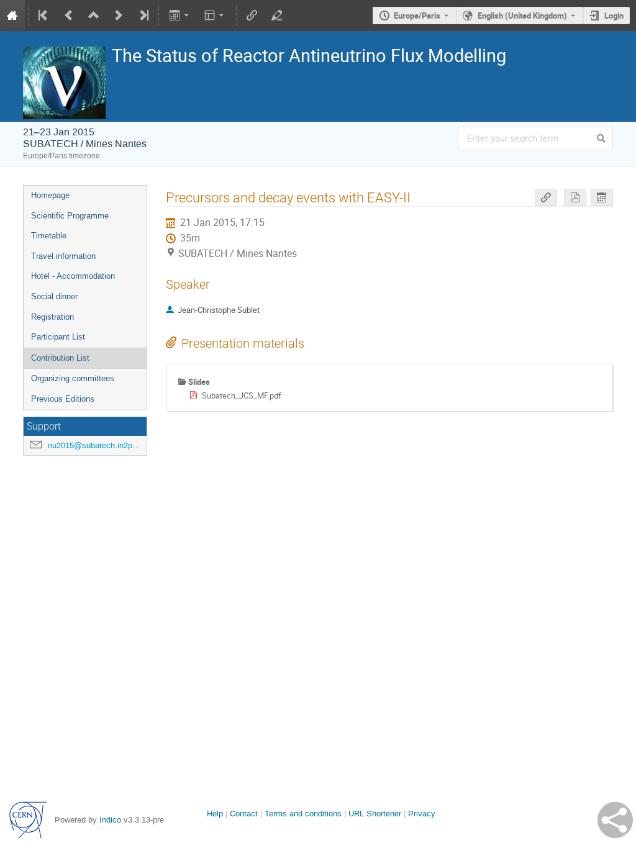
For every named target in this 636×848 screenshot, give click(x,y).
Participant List (58, 336)
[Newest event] (142, 15)
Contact (244, 813)
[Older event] (69, 15)
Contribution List (60, 358)
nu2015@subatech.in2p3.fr (96, 445)
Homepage (50, 195)
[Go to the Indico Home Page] (12, 15)
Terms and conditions (303, 813)
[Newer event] (118, 15)
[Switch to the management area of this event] (277, 15)
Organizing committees (72, 378)
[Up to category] (93, 15)
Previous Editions (62, 399)
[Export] (180, 15)
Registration (52, 317)
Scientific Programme (70, 215)
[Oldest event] (44, 15)
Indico (110, 819)
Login (614, 15)
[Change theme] (215, 15)
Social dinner (54, 296)
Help (215, 813)
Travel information (63, 256)
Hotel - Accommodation (73, 276)
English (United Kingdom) (522, 15)
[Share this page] (615, 820)
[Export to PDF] (575, 198)
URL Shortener (374, 813)
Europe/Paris (417, 15)
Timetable (48, 235)
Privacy (421, 813)
